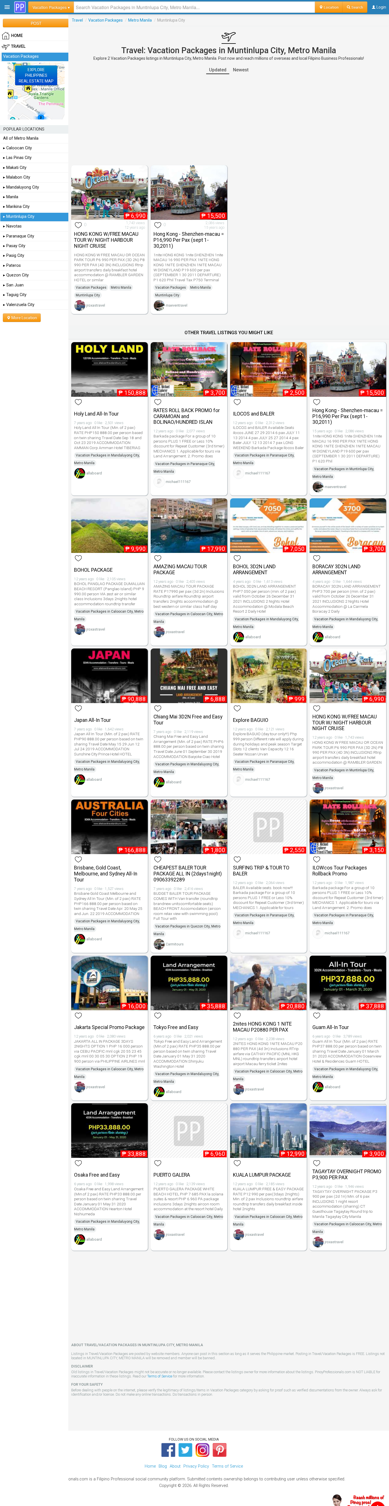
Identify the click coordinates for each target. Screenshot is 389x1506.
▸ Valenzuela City (18, 304)
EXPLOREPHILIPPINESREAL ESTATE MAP (36, 75)
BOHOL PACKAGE (93, 570)
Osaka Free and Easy (97, 1175)
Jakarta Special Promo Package (109, 1027)
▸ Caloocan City (17, 148)
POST (36, 23)
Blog (163, 1466)
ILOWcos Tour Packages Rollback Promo (339, 871)
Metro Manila (140, 20)
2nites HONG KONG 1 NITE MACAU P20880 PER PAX (262, 1027)
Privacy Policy (196, 1466)
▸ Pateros (12, 265)
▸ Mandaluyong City (21, 187)
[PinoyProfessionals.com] (20, 7)
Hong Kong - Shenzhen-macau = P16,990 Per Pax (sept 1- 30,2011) (188, 240)
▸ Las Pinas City (17, 157)
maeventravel (176, 305)
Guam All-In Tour (330, 1027)
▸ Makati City (14, 167)
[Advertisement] (228, 120)
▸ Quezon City (16, 275)
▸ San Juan (13, 285)
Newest (241, 70)
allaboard (94, 473)
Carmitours (175, 944)
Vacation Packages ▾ (51, 7)
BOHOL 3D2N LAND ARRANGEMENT (254, 569)
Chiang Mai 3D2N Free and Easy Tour (187, 720)
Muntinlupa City (88, 295)
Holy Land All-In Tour (96, 414)
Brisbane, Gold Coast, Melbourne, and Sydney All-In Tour (105, 874)
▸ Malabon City (16, 177)
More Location (24, 317)
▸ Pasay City (14, 245)
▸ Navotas (12, 226)
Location (331, 7)
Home (150, 1466)
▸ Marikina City (16, 206)
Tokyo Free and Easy (175, 1027)
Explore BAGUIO (250, 720)
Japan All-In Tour (92, 720)
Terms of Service (159, 1376)
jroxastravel (95, 305)
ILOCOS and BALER (253, 414)
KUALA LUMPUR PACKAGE (262, 1175)
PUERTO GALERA (171, 1175)
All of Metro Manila (20, 138)
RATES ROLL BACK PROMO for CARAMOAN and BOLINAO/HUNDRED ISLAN (186, 416)
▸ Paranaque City (18, 236)
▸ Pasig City (13, 255)
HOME (17, 35)
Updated (217, 70)
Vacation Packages (105, 20)
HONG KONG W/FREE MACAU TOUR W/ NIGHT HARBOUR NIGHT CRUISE (106, 240)
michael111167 (178, 482)
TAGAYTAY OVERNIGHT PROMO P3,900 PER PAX (346, 1174)
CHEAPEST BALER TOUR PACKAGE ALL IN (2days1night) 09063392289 (187, 874)
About (175, 1466)
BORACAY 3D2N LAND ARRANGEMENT (336, 569)
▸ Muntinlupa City (18, 216)
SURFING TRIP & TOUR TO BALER (261, 871)
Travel (77, 20)
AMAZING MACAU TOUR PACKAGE (180, 569)
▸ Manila (10, 197)
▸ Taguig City (14, 294)
